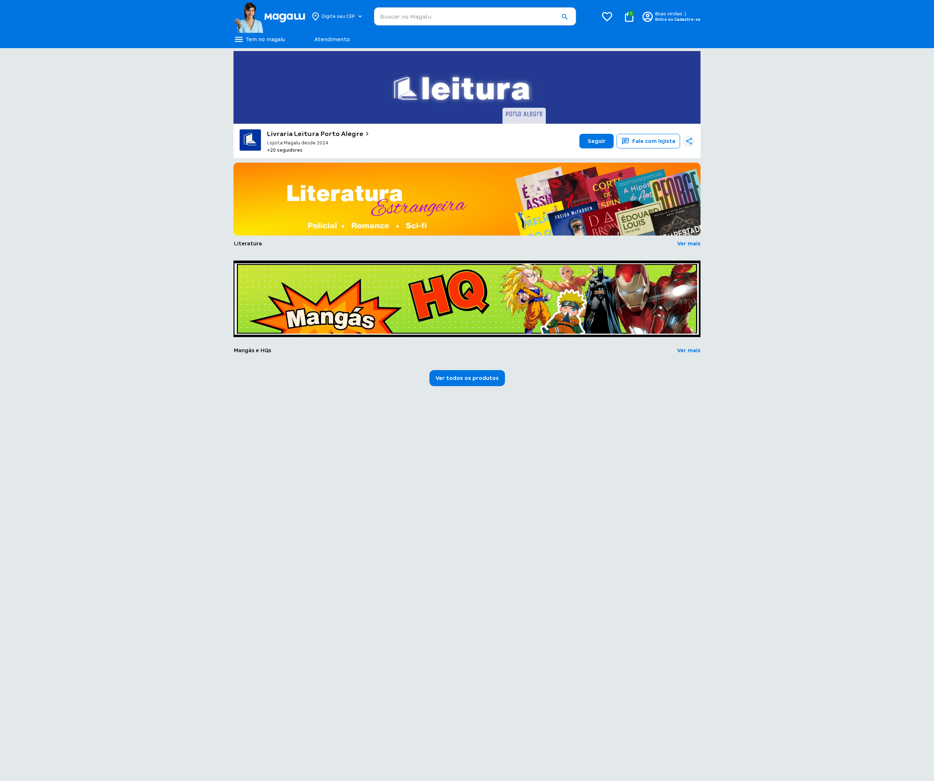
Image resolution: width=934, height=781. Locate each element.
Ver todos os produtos (467, 378)
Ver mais (688, 243)
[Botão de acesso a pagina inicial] (269, 16)
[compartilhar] (689, 141)
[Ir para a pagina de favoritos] (607, 16)
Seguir (597, 141)
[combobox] (475, 16)
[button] (564, 16)
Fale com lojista (653, 141)
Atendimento (332, 39)
